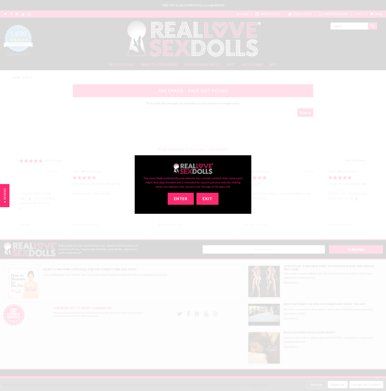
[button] (4, 195)
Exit (207, 199)
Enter (181, 199)
